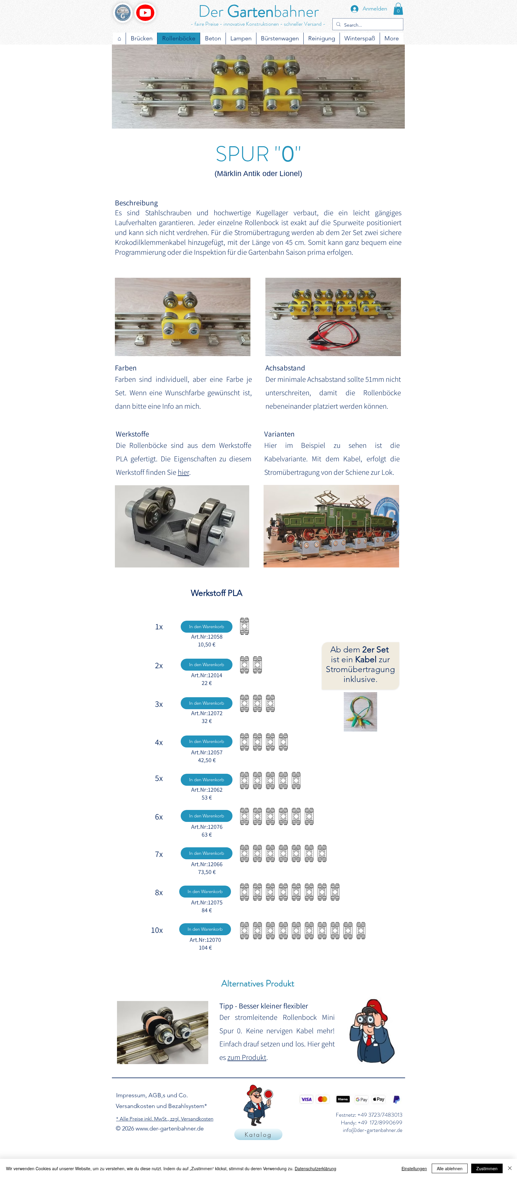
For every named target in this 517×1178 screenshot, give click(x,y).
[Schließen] (509, 1168)
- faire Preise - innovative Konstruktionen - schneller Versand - (258, 24)
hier (183, 472)
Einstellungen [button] (414, 1168)
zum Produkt (246, 1057)
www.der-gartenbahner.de (170, 1128)
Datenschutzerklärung (315, 1168)
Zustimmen (487, 1168)
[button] (398, 9)
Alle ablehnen (450, 1168)
